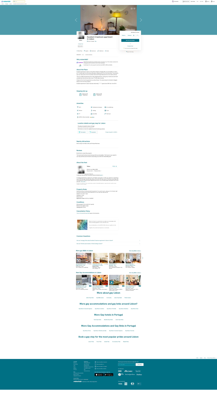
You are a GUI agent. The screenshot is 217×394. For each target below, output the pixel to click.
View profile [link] (83, 181)
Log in (101, 175)
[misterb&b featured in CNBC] (128, 371)
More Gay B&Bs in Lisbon (134, 250)
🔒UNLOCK (92, 117)
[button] (43, 258)
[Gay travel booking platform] (77, 381)
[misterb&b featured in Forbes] (139, 375)
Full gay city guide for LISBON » (111, 132)
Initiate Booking (130, 40)
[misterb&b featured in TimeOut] (138, 371)
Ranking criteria (86, 365)
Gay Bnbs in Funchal (129, 330)
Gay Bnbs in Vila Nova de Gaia (100, 330)
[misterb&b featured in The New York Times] (130, 374)
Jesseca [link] (95, 283)
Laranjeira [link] (95, 261)
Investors (75, 369)
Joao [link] (78, 261)
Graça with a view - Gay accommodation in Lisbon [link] (98, 264)
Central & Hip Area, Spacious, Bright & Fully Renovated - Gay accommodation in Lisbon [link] (131, 264)
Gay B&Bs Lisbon (100, 297)
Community (176, 1)
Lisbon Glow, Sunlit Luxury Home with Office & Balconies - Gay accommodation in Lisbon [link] (98, 286)
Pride (197, 1)
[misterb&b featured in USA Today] (121, 374)
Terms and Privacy (87, 362)
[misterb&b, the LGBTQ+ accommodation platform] (5, 1)
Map (95, 41)
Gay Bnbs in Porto (87, 330)
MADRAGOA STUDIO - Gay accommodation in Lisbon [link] (81, 286)
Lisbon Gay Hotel (90, 297)
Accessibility (76, 364)
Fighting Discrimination (77, 375)
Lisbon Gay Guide (118, 297)
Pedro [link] (128, 283)
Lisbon (11, 3)
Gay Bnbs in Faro (134, 308)
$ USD (197, 357)
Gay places (93, 132)
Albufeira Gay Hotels (108, 319)
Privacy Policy (87, 213)
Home (3, 3)
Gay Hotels (201, 1)
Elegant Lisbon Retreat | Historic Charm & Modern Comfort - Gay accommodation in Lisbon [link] (114, 286)
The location (83, 132)
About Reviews (86, 364)
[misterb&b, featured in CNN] (119, 371)
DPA (84, 369)
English (201, 357)
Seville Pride (106, 341)
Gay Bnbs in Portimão (111, 308)
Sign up (208, 1)
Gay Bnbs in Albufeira (123, 308)
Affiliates (75, 368)
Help (205, 357)
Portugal (6, 3)
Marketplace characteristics (89, 366)
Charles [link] (128, 261)
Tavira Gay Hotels (97, 319)
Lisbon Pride (91, 341)
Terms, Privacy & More (211, 357)
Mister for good (76, 374)
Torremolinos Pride (116, 341)
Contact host (80, 44)
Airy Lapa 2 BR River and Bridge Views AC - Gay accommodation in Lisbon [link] (81, 264)
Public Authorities (87, 370)
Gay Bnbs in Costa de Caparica (85, 308)
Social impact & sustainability (78, 373)
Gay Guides (193, 1)
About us (75, 362)
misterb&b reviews (87, 368)
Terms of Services (80, 213)
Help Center (86, 379)
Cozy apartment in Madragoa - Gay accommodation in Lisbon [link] (114, 264)
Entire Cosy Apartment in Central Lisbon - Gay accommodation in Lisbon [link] (131, 286)
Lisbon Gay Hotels (119, 319)
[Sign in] (134, 8)
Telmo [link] (88, 166)
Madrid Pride (126, 341)
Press (74, 366)
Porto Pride (99, 341)
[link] (80, 36)
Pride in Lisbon (128, 297)
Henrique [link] (78, 283)
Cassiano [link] (111, 261)
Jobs (74, 365)
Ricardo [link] (111, 283)
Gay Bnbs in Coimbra (99, 308)
